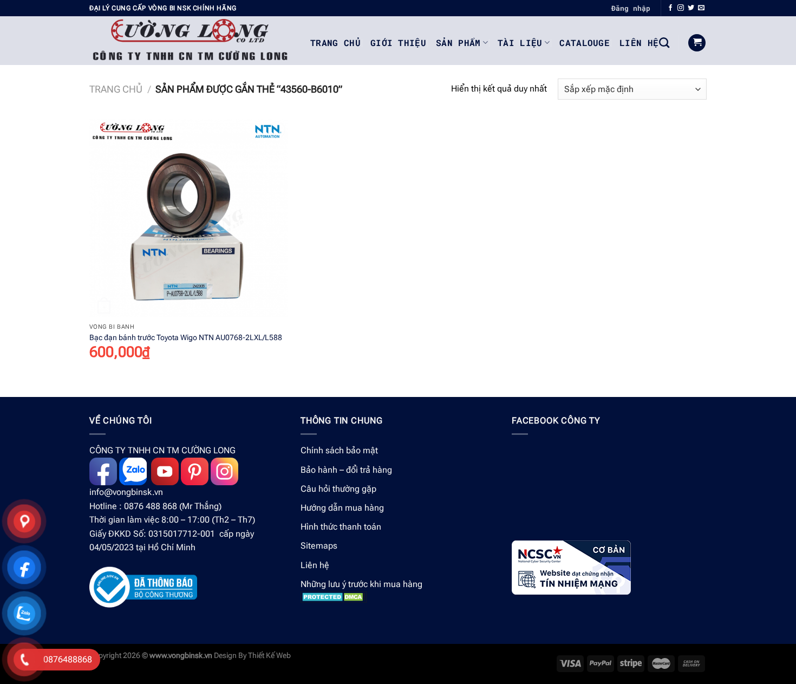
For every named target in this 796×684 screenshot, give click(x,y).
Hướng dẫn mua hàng (342, 508)
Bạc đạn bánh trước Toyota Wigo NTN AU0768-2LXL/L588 (185, 337)
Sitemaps (319, 545)
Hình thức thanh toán (341, 527)
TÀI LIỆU (520, 42)
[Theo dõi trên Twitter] (691, 8)
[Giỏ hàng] (697, 43)
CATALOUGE (584, 42)
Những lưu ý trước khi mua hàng (361, 584)
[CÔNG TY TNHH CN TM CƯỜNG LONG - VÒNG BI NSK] (191, 40)
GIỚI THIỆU (398, 42)
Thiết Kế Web (269, 655)
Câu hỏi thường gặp (338, 489)
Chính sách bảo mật (339, 450)
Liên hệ (315, 565)
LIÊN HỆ (638, 42)
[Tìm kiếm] (664, 42)
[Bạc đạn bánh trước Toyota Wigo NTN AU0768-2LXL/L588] (188, 218)
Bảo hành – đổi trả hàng (346, 470)
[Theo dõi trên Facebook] (670, 8)
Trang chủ (115, 89)
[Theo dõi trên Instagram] (680, 8)
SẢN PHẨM (458, 42)
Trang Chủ (335, 42)
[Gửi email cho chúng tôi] (701, 8)
